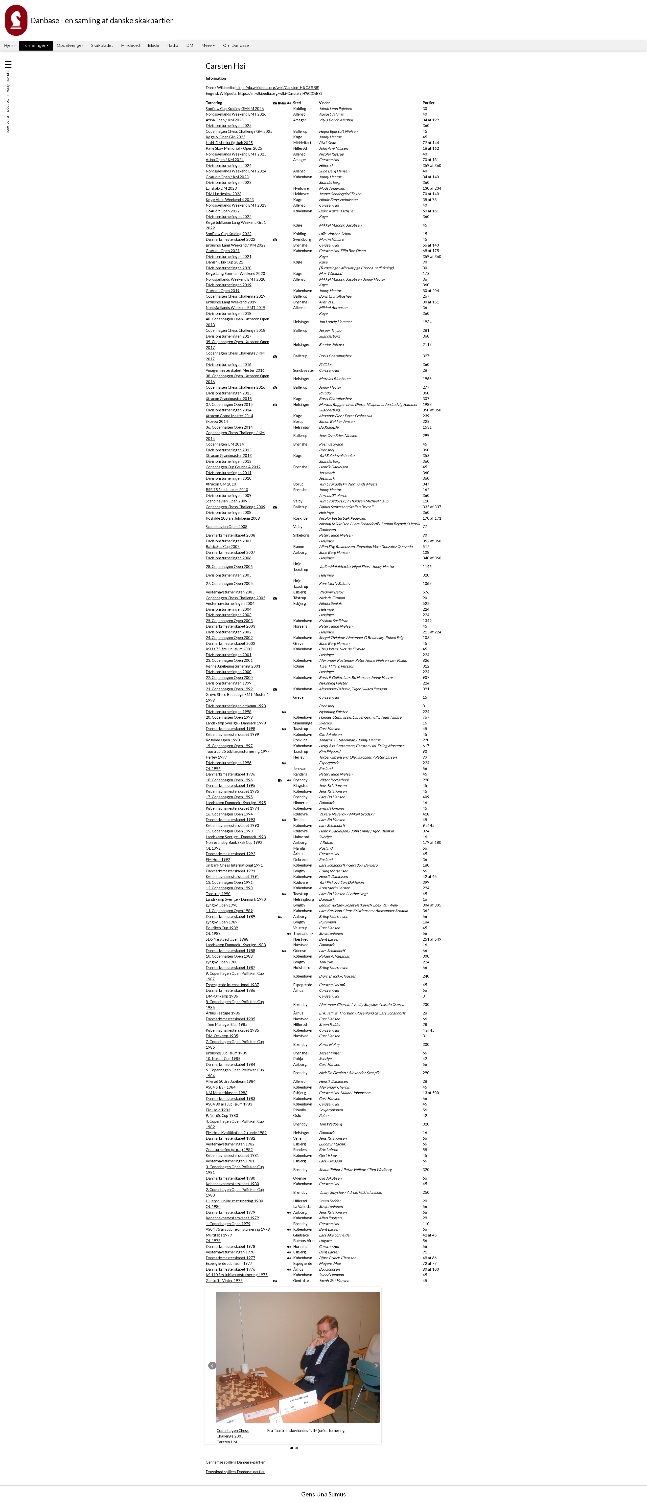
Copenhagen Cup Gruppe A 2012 (233, 467)
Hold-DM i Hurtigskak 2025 (229, 142)
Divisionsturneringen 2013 (228, 450)
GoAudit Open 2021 (223, 250)
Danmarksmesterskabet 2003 (230, 626)
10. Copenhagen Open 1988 (229, 956)
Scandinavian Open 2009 (226, 501)
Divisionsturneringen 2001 (228, 654)
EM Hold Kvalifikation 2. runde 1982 (236, 1132)
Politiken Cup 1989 (222, 927)
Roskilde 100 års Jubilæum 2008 (233, 518)
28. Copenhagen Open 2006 (229, 566)
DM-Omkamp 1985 (222, 1035)
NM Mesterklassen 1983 (226, 1092)
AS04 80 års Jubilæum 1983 (229, 1104)
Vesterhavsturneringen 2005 (230, 592)
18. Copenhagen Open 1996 (229, 780)
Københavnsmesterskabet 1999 (232, 734)
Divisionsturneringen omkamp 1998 (236, 705)
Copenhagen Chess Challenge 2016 (235, 387)
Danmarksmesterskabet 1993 (230, 819)
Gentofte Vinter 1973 (224, 1280)
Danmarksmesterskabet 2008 (230, 535)
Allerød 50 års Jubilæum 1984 (231, 1081)
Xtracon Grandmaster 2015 (229, 398)
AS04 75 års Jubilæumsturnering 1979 (238, 1229)
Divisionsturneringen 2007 (228, 541)
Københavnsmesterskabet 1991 (232, 876)
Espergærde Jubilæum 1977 (229, 1263)
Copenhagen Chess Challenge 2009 (235, 506)
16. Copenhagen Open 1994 (229, 814)
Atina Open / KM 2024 (225, 159)
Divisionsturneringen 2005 (228, 575)
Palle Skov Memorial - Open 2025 (234, 148)
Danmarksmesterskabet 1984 (230, 1064)
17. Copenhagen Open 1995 (229, 796)
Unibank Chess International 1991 (234, 865)
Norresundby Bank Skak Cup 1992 (234, 842)
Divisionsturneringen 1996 (228, 762)
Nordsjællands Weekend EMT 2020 (235, 279)
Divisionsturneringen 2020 (228, 268)
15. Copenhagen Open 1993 (229, 831)
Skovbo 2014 (217, 421)
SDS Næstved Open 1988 (227, 939)
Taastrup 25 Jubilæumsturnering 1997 (238, 751)
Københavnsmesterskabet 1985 (232, 1030)
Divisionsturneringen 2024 (228, 165)
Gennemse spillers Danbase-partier (235, 1462)
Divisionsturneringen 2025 (228, 125)
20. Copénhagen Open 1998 (229, 717)
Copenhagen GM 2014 (225, 444)
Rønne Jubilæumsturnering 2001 (233, 666)
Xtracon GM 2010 (221, 484)
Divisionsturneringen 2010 (228, 478)
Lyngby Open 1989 (222, 922)
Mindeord (130, 45)
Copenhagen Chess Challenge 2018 (235, 330)
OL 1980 (213, 1206)
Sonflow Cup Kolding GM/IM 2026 (235, 108)
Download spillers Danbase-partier (235, 1471)
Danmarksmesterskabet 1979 (230, 1212)
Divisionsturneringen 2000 (228, 671)
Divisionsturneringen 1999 (228, 683)
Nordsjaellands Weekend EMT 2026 (236, 114)
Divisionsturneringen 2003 (228, 614)
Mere (207, 45)
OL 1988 (213, 933)
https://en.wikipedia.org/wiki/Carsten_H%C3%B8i (280, 93)
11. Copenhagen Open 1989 (229, 910)
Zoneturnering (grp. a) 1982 (229, 1149)
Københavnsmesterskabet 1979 (232, 1217)
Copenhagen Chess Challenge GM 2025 (239, 131)
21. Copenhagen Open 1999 (229, 689)
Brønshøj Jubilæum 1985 (226, 1053)
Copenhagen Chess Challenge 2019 (235, 296)
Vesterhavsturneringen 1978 (230, 1252)
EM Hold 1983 (218, 1110)
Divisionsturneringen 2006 (228, 558)
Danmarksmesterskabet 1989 (230, 916)
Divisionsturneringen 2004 (228, 609)
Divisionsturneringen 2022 (228, 216)
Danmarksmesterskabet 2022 (230, 239)
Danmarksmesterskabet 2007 (230, 552)
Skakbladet (102, 45)
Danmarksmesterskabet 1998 (230, 728)
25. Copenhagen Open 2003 (229, 620)
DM (189, 45)
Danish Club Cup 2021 (224, 262)
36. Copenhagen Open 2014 (229, 427)
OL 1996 (213, 768)
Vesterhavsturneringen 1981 (230, 1161)
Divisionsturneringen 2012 (228, 461)
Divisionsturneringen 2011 (228, 472)
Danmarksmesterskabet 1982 (230, 1138)
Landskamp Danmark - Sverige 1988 (236, 944)
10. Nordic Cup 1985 (223, 1058)
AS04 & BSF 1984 (221, 1087)
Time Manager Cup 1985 (226, 1024)
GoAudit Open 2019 (223, 290)
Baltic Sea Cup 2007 (223, 546)
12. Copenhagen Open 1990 (229, 888)
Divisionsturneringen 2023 (228, 182)
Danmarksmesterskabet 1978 (230, 1246)
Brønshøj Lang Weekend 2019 (231, 302)
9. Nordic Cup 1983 (222, 1115)
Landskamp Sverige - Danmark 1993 (236, 836)
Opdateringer (70, 45)
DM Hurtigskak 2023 (223, 193)
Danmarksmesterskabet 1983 (230, 1098)
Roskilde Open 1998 (223, 740)
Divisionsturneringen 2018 (228, 313)
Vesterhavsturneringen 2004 (230, 603)
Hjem (9, 45)
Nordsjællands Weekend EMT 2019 (235, 307)
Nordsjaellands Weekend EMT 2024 (236, 171)
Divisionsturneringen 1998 (228, 711)
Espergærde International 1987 (232, 984)
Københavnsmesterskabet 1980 (232, 1183)
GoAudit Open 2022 (223, 211)
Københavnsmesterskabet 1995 (232, 791)
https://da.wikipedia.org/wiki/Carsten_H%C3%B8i (277, 87)
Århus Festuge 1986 (223, 1013)
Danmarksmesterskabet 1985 (230, 1018)
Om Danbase (236, 45)
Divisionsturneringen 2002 (228, 632)
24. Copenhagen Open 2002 (229, 637)
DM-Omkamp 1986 (222, 996)
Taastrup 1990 (218, 893)
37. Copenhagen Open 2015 (229, 404)
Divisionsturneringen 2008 (228, 512)
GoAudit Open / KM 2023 (227, 176)
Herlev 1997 (216, 757)
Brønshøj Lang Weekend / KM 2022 (236, 245)
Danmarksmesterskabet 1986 (230, 990)
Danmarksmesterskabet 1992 (230, 853)
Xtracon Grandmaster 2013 (229, 455)
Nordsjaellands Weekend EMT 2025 (236, 154)
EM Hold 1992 (218, 859)
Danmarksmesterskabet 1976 (230, 1269)
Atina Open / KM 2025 (225, 120)
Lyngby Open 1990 (222, 905)
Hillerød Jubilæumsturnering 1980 (234, 1201)
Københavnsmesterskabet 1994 (232, 808)
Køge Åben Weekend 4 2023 (230, 199)
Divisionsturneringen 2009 (228, 495)
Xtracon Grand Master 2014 (229, 415)
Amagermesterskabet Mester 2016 (235, 370)
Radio (172, 45)
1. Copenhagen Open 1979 (228, 1223)
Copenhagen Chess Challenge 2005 (235, 597)
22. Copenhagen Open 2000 (229, 677)
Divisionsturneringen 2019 (228, 284)
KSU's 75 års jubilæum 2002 (229, 649)
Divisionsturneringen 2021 (228, 256)
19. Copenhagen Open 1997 (229, 745)
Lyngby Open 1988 (222, 962)
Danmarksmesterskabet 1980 (230, 1178)
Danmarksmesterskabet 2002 (230, 643)
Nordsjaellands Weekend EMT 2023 (236, 205)
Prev (212, 1366)
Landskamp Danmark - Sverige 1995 (236, 802)
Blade (153, 45)
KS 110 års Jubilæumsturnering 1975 (237, 1274)
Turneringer (35, 45)
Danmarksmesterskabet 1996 (230, 774)
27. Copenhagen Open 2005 (229, 583)
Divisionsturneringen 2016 (228, 364)
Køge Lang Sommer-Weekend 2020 (235, 273)
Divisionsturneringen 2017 (228, 336)
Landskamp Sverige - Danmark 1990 (236, 899)
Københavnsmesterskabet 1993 (232, 825)
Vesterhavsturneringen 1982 (230, 1144)
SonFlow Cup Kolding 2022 (228, 233)
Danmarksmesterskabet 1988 (230, 950)
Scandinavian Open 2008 (226, 526)
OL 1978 (213, 1240)
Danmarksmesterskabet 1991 (230, 871)
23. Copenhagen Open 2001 (229, 660)
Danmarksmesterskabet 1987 (230, 967)
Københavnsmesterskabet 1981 (232, 1155)
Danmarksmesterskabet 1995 (230, 785)
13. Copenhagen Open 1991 (229, 882)
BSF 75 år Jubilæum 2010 (227, 489)
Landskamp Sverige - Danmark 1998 (236, 723)
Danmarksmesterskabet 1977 (230, 1257)
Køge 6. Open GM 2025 (225, 137)
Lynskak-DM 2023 (221, 188)
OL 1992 (213, 848)
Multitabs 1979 (219, 1235)
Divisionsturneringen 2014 (228, 410)
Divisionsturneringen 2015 (228, 393)
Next (376, 1366)
